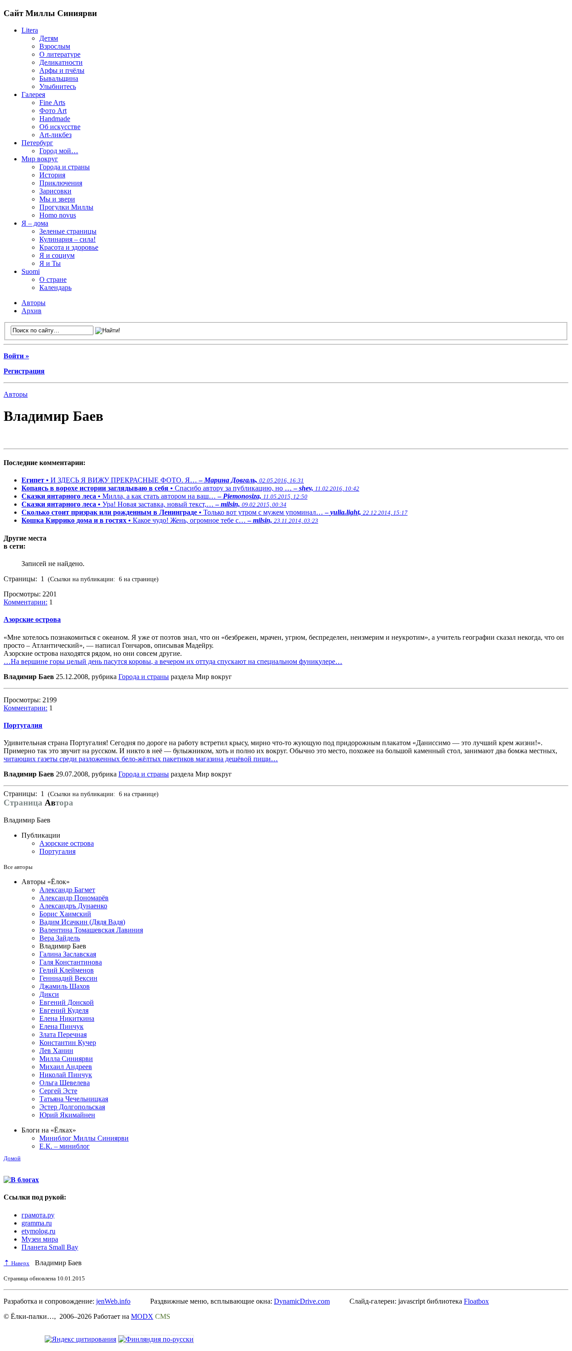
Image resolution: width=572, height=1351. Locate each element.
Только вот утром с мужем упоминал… (214, 512)
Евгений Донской (66, 1002)
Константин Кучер (67, 1042)
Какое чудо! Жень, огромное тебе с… (169, 520)
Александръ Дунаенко (73, 906)
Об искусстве (59, 126)
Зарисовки (55, 191)
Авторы (33, 302)
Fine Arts (52, 102)
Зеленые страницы (68, 231)
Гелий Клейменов (66, 970)
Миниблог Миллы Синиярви (84, 1138)
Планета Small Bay (49, 1247)
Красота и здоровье (68, 247)
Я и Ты (50, 263)
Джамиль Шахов (64, 986)
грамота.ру (38, 1215)
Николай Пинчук (65, 1074)
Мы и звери (57, 199)
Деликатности (61, 62)
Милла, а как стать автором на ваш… (164, 496)
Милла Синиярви (66, 1058)
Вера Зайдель (59, 938)
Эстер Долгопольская (72, 1107)
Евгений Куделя (63, 1010)
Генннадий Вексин (68, 978)
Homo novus (57, 215)
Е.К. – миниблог (64, 1146)
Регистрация (24, 371)
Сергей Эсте (58, 1091)
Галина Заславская (67, 954)
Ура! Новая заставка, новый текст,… (153, 504)
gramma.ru (36, 1223)
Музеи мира (39, 1239)
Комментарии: (25, 602)
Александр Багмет (67, 890)
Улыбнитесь (57, 86)
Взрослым (54, 46)
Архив (31, 311)
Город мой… (58, 151)
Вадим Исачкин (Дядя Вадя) (82, 922)
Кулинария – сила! (67, 239)
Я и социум (57, 255)
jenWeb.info (113, 1301)
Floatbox (476, 1301)
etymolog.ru (38, 1231)
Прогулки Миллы (66, 207)
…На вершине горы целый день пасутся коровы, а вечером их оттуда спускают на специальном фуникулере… (173, 661)
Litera (29, 30)
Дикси (49, 994)
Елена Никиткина (66, 1018)
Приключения (60, 183)
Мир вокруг (39, 159)
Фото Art (53, 110)
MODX (142, 1316)
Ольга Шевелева (64, 1083)
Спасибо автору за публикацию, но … (190, 488)
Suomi (30, 271)
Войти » (16, 356)
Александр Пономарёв (74, 898)
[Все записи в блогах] (21, 1179)
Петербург (37, 143)
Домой (12, 1158)
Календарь (55, 287)
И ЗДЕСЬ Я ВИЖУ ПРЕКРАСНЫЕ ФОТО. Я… (162, 480)
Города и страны (64, 167)
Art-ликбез (55, 134)
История (52, 175)
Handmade (54, 118)
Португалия (23, 725)
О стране (53, 279)
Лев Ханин (56, 1050)
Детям (48, 38)
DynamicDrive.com (302, 1301)
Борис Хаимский (65, 914)
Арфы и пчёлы (61, 70)
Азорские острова (32, 619)
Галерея (33, 94)
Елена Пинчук (61, 1026)
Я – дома (34, 223)
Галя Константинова (70, 962)
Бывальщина (58, 78)
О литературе (59, 54)
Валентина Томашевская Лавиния (91, 930)
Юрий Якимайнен (67, 1115)
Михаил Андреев (65, 1066)
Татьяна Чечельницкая (73, 1099)
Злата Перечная (63, 1034)
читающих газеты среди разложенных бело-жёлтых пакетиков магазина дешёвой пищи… (141, 759)
